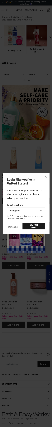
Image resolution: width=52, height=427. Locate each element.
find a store (14, 218)
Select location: (15, 204)
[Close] (45, 176)
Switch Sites (34, 226)
